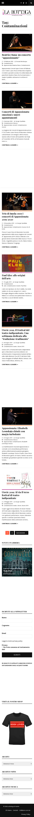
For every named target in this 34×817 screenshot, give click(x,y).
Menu (3, 3)
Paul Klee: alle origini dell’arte (13, 277)
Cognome (6, 625)
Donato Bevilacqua (21, 61)
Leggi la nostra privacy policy (12, 641)
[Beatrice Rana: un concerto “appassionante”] (17, 51)
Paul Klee (23, 286)
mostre (18, 286)
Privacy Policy (25, 814)
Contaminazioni (8, 63)
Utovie (19, 505)
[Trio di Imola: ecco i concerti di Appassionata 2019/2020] (17, 210)
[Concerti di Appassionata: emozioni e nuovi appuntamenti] (17, 108)
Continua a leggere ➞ (10, 83)
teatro (15, 346)
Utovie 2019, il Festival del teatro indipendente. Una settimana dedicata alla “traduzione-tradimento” (15, 334)
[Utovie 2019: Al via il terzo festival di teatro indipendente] (17, 488)
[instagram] (26, 3)
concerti (14, 125)
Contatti (15, 810)
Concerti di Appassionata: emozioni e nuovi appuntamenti (15, 114)
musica (4, 127)
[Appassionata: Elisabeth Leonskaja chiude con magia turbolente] (17, 424)
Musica (15, 123)
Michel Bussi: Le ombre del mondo (15, 571)
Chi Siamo (8, 810)
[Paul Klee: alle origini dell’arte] (17, 271)
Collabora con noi (24, 810)
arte (5, 286)
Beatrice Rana (16, 65)
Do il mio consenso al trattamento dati (16, 648)
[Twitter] (23, 3)
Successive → (21, 533)
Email (4, 633)
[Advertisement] (17, 168)
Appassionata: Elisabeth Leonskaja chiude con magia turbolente (15, 431)
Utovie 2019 (20, 346)
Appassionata (8, 65)
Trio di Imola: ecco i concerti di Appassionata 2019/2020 (15, 216)
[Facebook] (21, 3)
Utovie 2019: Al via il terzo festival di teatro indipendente (15, 495)
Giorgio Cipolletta (20, 121)
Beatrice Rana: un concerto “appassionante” (16, 56)
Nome (4, 618)
